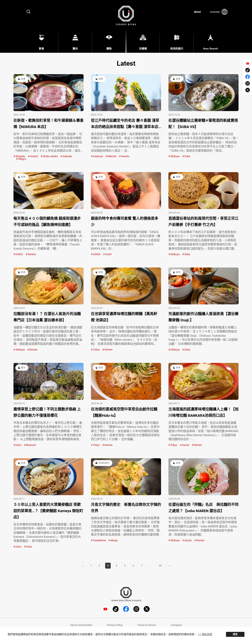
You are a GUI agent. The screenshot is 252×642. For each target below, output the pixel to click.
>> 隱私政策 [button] (205, 634)
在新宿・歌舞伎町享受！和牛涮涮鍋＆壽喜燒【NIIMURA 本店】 (48, 123)
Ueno (18, 445)
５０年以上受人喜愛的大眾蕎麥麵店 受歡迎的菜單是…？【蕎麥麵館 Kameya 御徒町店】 (48, 510)
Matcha (112, 156)
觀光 (23, 367)
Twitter (247, 90)
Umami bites (126, 15)
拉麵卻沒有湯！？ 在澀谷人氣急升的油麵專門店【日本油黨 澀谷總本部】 (47, 317)
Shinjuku (20, 156)
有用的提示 (104, 463)
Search (29, 12)
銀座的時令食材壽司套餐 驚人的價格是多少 (124, 221)
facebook (247, 77)
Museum (31, 445)
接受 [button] (235, 634)
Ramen (33, 349)
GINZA (19, 254)
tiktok (247, 70)
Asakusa (98, 156)
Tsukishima (99, 540)
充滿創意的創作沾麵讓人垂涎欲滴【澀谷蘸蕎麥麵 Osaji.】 (203, 317)
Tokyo (96, 349)
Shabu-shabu (50, 156)
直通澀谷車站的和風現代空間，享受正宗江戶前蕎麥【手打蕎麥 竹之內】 (203, 221)
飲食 (23, 79)
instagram (247, 83)
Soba (187, 156)
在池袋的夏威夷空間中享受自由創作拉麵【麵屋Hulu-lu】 (124, 412)
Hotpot (34, 156)
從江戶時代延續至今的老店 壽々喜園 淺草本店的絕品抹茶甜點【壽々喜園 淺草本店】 (126, 123)
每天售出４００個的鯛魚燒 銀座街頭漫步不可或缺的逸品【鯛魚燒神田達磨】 (47, 221)
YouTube (247, 63)
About (197, 11)
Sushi (108, 254)
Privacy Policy (115, 625)
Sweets (125, 156)
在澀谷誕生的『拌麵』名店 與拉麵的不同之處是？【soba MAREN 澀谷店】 (203, 507)
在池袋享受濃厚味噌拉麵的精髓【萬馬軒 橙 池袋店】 (124, 317)
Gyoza (185, 445)
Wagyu (22, 159)
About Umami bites (81, 625)
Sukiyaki (67, 156)
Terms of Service (146, 625)
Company (176, 625)
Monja (114, 540)
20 (160, 565)
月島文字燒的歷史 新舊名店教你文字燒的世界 (126, 507)
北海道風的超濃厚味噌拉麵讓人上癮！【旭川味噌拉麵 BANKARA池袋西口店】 (203, 412)
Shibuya (175, 156)
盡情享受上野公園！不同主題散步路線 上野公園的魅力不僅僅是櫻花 (47, 412)
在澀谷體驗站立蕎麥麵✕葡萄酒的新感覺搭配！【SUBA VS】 (203, 123)
